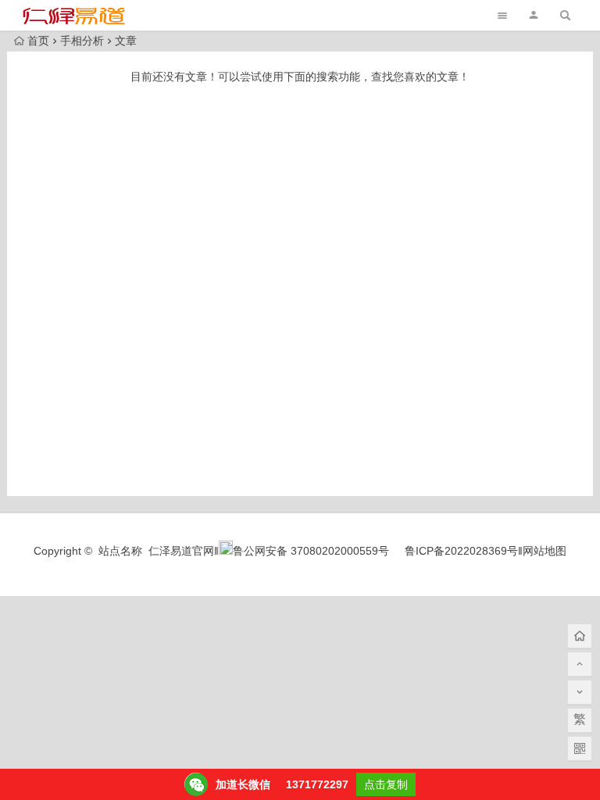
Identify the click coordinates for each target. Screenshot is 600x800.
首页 (38, 40)
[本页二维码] (579, 748)
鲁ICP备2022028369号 (461, 551)
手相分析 (82, 40)
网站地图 (544, 551)
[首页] (579, 635)
